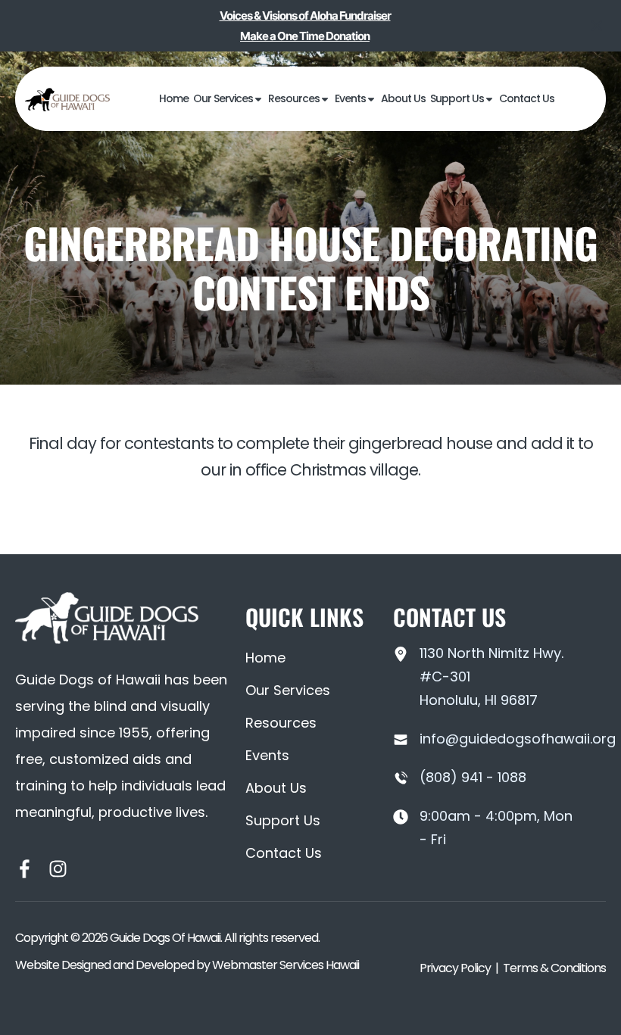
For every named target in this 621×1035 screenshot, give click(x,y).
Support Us (457, 98)
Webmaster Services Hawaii (285, 965)
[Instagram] (57, 868)
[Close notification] (597, 26)
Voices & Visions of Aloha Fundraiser (305, 15)
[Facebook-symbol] (24, 868)
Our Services (223, 98)
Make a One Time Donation (305, 36)
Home (174, 98)
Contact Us (526, 98)
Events (350, 98)
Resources (294, 98)
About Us (403, 98)
